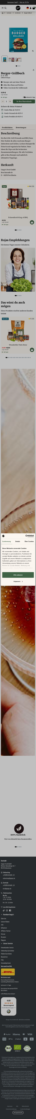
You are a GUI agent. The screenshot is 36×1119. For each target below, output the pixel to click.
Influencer (4, 928)
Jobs (2, 925)
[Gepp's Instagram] (7, 910)
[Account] (30, 8)
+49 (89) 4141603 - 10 (8, 885)
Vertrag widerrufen (18, 1112)
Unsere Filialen (5, 922)
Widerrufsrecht (25, 1106)
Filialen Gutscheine (6, 954)
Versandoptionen (6, 963)
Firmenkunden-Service (7, 947)
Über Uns (3, 918)
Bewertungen (21, 128)
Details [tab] (17, 541)
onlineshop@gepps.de (9, 878)
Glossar (3, 934)
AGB (17, 1106)
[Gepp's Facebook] (10, 910)
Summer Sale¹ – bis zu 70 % (18, 2)
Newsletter (4, 957)
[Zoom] (33, 51)
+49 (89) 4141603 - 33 (8, 875)
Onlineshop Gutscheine (7, 951)
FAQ (2, 960)
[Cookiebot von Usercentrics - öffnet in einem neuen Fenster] (25, 536)
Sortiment (9, 13)
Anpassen (17, 581)
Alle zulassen (17, 575)
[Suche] (5, 8)
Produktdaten (7, 128)
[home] (2, 13)
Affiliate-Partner (5, 931)
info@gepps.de (7, 888)
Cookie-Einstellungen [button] (25, 1109)
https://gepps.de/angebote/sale (12, 1059)
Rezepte (3, 937)
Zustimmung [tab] (6, 541)
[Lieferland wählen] (27, 8)
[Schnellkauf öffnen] (32, 222)
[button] (33, 70)
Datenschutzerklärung (11, 1109)
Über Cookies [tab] (29, 541)
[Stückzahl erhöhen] (10, 101)
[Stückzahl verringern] (3, 101)
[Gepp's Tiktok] (4, 910)
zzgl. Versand (4, 94)
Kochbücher (18, 13)
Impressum (9, 1106)
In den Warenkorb (24, 101)
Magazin (3, 940)
